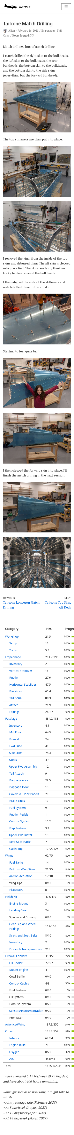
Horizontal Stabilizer (22, 684)
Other (9, 1031)
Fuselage (11, 718)
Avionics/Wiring (15, 1024)
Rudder (14, 677)
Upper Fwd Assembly (23, 766)
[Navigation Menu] (66, 6)
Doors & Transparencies (25, 949)
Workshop (12, 636)
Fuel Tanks (16, 862)
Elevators (15, 691)
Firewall (14, 739)
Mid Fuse (15, 732)
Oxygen (14, 1052)
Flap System (17, 828)
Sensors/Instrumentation (26, 1011)
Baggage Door (19, 787)
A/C (11, 1059)
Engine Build (17, 1045)
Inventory (15, 664)
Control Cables (19, 983)
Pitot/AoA (16, 890)
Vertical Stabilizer (20, 671)
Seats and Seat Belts (23, 935)
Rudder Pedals (18, 814)
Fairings (14, 712)
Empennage (48, 30)
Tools (13, 650)
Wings (9, 855)
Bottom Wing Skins (22, 869)
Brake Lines (17, 801)
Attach (13, 705)
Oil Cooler (15, 963)
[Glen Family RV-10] (17, 7)
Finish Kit (11, 897)
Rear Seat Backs (20, 842)
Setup (13, 643)
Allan (11, 30)
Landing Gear (18, 910)
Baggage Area (18, 780)
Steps (13, 760)
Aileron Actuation (20, 876)
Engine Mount (18, 903)
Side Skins (15, 753)
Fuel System (17, 808)
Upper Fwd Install (20, 835)
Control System (19, 821)
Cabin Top (16, 849)
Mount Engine (18, 970)
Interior (14, 1038)
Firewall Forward (16, 956)
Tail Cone (15, 698)
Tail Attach (16, 773)
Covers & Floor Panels (24, 794)
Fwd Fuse (15, 746)
